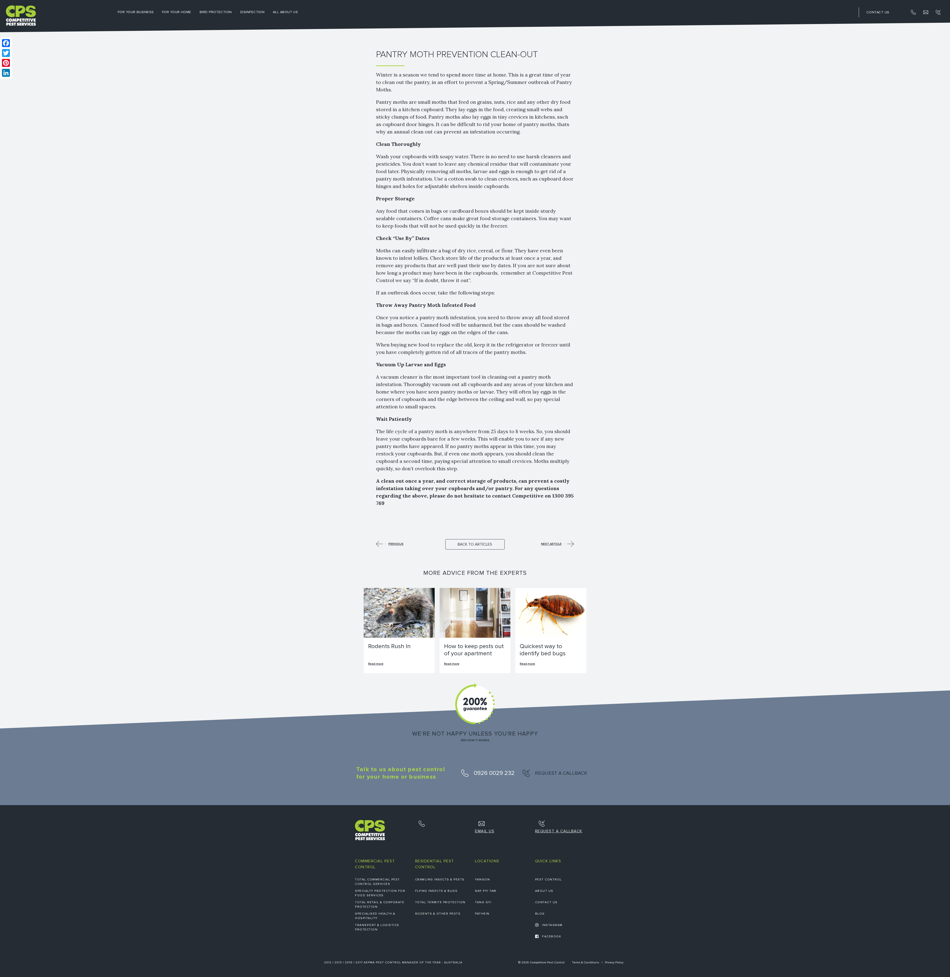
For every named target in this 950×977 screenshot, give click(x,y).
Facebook (551, 936)
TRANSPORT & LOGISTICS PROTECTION (377, 927)
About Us (544, 891)
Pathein (482, 914)
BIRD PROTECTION (216, 12)
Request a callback (560, 773)
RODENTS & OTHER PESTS (438, 914)
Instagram (552, 925)
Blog (540, 914)
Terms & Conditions (585, 962)
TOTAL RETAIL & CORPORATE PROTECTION (379, 904)
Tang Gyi (483, 902)
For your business (136, 12)
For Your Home (176, 12)
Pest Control (548, 879)
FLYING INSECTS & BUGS (436, 891)
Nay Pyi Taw (486, 891)
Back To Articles (475, 544)
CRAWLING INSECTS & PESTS (440, 879)
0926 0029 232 (493, 773)
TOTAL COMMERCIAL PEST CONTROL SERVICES (377, 882)
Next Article (551, 544)
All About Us (285, 12)
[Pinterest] (6, 63)
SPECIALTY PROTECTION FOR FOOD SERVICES (380, 893)
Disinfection (252, 12)
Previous (396, 544)
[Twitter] (6, 53)
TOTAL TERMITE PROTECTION (440, 902)
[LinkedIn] (6, 73)
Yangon (482, 879)
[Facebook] (6, 43)
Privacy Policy (614, 962)
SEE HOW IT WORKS (475, 740)
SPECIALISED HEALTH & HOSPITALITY (375, 916)
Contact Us (546, 902)
